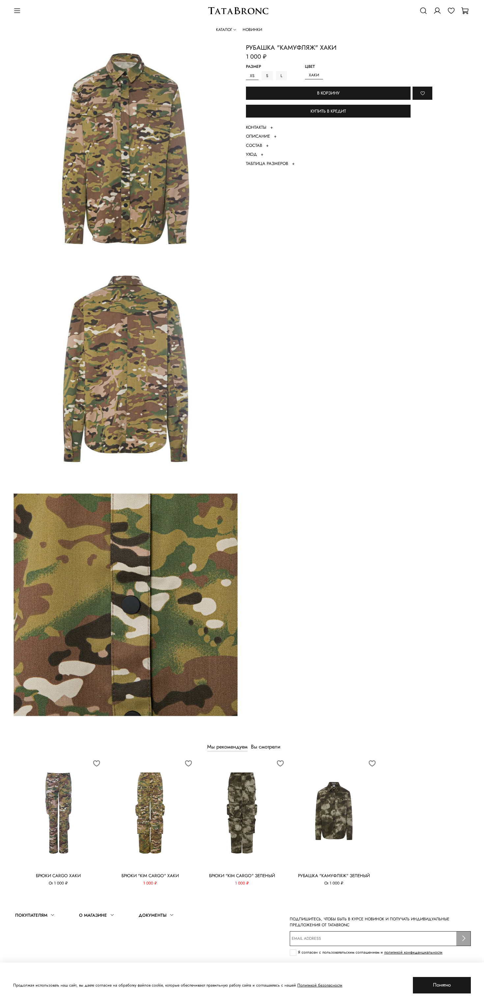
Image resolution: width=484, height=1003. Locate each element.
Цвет (310, 67)
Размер (253, 67)
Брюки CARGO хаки (58, 876)
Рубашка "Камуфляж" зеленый (334, 876)
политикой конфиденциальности (413, 952)
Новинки (252, 30)
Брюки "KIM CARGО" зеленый (242, 876)
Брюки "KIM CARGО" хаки (150, 876)
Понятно (442, 985)
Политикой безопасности (319, 985)
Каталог (224, 30)
